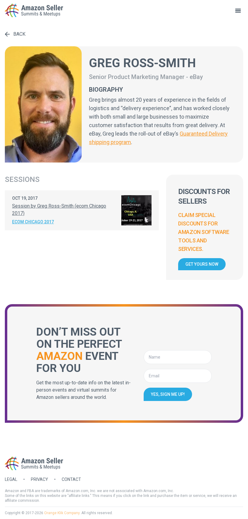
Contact (71, 479)
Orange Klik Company (62, 513)
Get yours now (201, 264)
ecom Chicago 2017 (33, 221)
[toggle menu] (238, 10)
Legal (11, 479)
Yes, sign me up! (168, 394)
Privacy (39, 479)
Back (19, 34)
